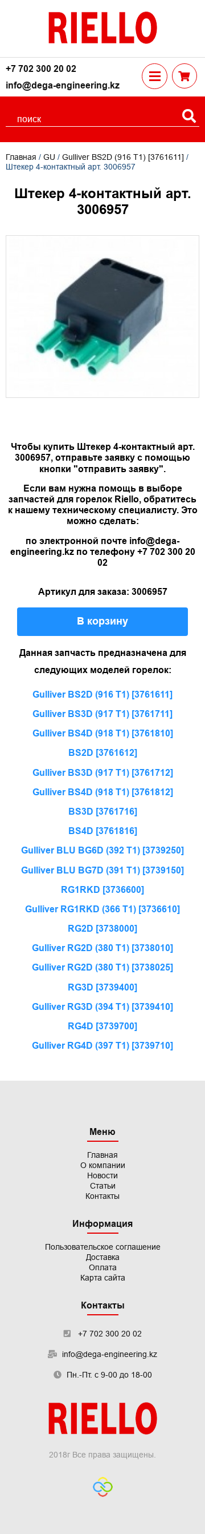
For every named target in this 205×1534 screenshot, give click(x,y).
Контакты (102, 1196)
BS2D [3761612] (102, 753)
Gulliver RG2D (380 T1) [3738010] (102, 948)
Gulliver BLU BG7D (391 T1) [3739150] (102, 870)
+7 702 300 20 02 (41, 69)
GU (49, 157)
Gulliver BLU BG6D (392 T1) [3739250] (102, 850)
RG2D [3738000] (102, 928)
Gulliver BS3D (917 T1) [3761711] (102, 714)
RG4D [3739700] (102, 1026)
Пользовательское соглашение (103, 1246)
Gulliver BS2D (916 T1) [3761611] (123, 157)
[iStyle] (103, 1488)
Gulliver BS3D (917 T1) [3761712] (102, 773)
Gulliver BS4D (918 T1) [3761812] (102, 792)
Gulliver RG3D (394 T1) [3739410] (102, 1007)
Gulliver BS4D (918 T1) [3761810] (102, 733)
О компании (102, 1165)
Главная (21, 157)
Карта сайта (102, 1277)
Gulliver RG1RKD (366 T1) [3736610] (102, 909)
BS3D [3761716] (102, 811)
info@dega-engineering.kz (63, 85)
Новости (102, 1175)
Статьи (103, 1185)
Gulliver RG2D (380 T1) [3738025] (102, 967)
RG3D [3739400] (102, 987)
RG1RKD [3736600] (102, 890)
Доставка (103, 1257)
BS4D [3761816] (102, 831)
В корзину (102, 621)
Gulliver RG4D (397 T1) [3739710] (102, 1045)
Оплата (103, 1267)
